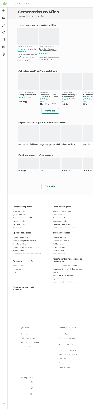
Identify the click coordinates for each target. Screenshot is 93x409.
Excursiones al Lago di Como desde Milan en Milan (27, 248)
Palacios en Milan (19, 221)
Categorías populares (22, 207)
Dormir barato (18, 266)
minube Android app (67, 338)
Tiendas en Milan (19, 224)
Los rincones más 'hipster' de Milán (28, 145)
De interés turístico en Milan (23, 218)
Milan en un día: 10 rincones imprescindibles (71, 145)
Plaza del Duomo (59, 250)
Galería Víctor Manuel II (61, 241)
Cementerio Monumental (26, 49)
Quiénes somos (27, 347)
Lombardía (17, 269)
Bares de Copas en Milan (62, 211)
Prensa (61, 363)
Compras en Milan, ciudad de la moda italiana (50, 145)
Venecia (66, 171)
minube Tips (63, 334)
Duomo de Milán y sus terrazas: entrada (70, 95)
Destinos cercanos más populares (35, 155)
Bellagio (22, 171)
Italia (14, 272)
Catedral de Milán (59, 237)
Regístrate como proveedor (70, 350)
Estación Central (58, 247)
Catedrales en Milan (60, 221)
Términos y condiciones (30, 342)
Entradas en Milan (19, 244)
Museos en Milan (19, 211)
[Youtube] (31, 374)
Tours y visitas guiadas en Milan (24, 241)
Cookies (24, 334)
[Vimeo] (28, 374)
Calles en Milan (58, 214)
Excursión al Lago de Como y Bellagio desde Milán (49, 95)
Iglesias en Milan (19, 214)
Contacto (62, 359)
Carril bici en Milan (59, 218)
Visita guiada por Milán (27, 95)
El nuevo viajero (65, 367)
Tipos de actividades (22, 233)
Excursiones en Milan (21, 237)
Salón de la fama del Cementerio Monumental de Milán (48, 50)
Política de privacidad (29, 338)
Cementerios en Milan (61, 224)
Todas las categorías (61, 207)
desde (20, 100)
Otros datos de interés (23, 261)
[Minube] (5, 3)
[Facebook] (21, 374)
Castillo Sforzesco (59, 244)
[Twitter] (25, 374)
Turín (42, 171)
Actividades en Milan (28, 71)
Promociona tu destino (68, 354)
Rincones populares (61, 233)
